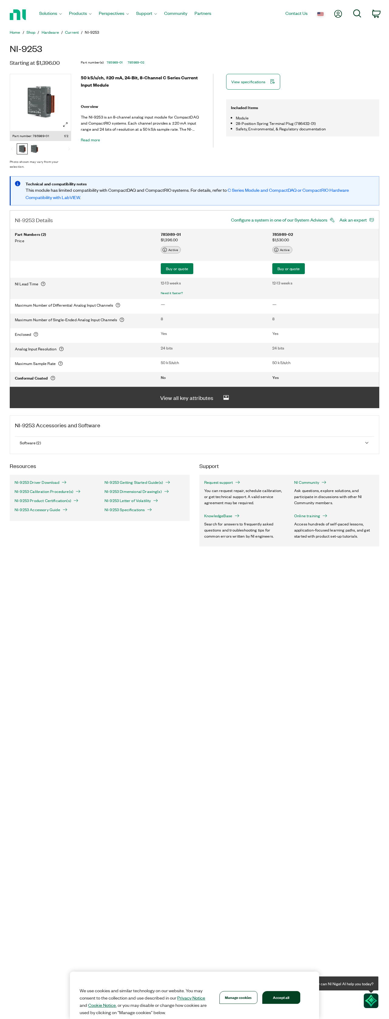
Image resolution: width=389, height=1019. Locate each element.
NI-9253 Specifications (125, 509)
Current (72, 32)
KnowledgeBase (218, 515)
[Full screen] (65, 124)
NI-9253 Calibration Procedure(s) (44, 491)
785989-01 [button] (115, 62)
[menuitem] (50, 15)
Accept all (281, 997)
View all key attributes (186, 397)
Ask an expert (353, 220)
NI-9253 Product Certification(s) (43, 500)
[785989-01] (22, 149)
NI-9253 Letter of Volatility (128, 500)
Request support (218, 482)
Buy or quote (177, 268)
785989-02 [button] (136, 62)
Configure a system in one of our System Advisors (279, 220)
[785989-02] (34, 149)
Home (15, 32)
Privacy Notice (191, 998)
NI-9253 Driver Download (37, 482)
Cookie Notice (102, 1005)
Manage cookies (238, 997)
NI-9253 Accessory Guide (37, 509)
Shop (31, 32)
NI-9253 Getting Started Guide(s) (134, 482)
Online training (307, 515)
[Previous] (11, 149)
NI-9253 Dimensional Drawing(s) (133, 491)
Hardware (50, 32)
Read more (90, 140)
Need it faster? (172, 293)
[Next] (69, 149)
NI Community (306, 482)
